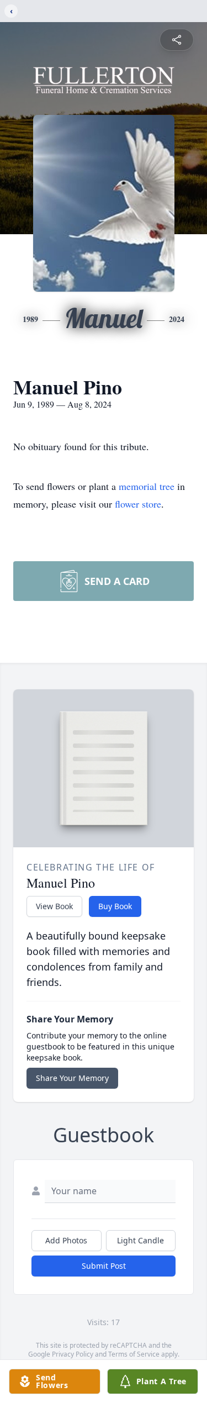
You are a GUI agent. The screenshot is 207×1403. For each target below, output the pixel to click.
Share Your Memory (72, 1078)
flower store (138, 503)
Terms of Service (134, 1354)
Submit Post (104, 1265)
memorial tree (146, 486)
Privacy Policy (72, 1354)
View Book (54, 906)
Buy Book (115, 906)
